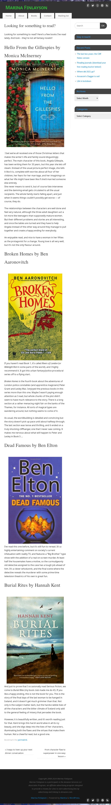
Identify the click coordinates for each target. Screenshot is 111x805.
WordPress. (74, 798)
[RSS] (107, 6)
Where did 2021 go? (86, 71)
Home (9, 15)
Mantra (63, 798)
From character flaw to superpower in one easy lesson (54, 753)
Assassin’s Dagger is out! (88, 76)
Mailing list (63, 15)
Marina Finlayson (26, 7)
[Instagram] (102, 6)
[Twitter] (93, 6)
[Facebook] (88, 6)
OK (102, 25)
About (21, 15)
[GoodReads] (97, 6)
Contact (47, 15)
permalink (22, 740)
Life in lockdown (84, 81)
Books (34, 15)
